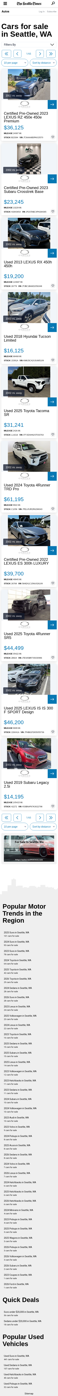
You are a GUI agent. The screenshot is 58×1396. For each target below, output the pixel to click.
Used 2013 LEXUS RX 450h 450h (28, 264)
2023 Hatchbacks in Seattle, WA (20, 1082)
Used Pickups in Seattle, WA (18, 1385)
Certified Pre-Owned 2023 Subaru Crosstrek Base (26, 190)
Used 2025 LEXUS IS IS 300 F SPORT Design (28, 710)
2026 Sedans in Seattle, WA (18, 1156)
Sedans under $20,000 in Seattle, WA (22, 1323)
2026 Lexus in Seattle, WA (17, 1175)
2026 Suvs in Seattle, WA (16, 999)
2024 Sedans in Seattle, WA (18, 990)
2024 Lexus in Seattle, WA (17, 1027)
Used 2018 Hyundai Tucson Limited (27, 338)
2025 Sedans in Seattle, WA (18, 1045)
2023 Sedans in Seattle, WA (18, 1091)
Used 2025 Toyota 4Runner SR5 (27, 636)
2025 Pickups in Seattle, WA (18, 1230)
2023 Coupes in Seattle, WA (18, 1277)
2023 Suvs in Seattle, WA (16, 953)
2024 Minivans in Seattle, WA (18, 1212)
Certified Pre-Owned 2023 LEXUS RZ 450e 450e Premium (26, 117)
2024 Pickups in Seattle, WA (18, 1138)
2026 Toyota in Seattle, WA (17, 980)
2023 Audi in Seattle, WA (16, 1119)
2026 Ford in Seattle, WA (16, 1286)
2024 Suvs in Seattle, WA (16, 943)
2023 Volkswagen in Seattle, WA (20, 1073)
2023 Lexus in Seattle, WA (17, 1008)
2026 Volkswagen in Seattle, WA (20, 1258)
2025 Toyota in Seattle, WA (17, 971)
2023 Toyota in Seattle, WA (17, 1036)
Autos (5, 11)
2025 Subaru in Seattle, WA (18, 1054)
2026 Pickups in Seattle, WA (18, 1249)
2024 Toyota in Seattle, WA (17, 962)
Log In (42, 11)
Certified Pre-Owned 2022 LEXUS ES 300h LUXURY (26, 561)
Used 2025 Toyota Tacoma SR (26, 413)
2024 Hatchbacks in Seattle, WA (20, 1184)
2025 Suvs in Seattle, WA (16, 934)
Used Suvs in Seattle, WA (16, 1358)
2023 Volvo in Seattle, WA (17, 1128)
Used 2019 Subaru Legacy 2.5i (26, 784)
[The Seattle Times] (29, 4)
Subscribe (51, 11)
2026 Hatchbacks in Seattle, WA (20, 1203)
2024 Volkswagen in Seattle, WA (20, 1110)
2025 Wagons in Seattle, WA (18, 1240)
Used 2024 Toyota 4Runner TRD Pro (27, 487)
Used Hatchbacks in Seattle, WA (20, 1376)
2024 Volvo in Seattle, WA (17, 1165)
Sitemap (29, 1393)
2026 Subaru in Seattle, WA (18, 1267)
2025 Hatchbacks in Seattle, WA (20, 1193)
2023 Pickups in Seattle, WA (18, 1221)
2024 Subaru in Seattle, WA (18, 1101)
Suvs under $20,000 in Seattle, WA (21, 1314)
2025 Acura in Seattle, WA (17, 1147)
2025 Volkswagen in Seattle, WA (20, 1017)
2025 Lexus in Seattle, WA (17, 1064)
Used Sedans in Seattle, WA (18, 1367)
